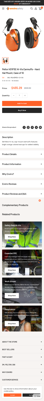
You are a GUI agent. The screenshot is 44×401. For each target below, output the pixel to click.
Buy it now (22, 110)
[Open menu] (3, 8)
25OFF (16, 4)
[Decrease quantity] (13, 95)
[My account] (36, 8)
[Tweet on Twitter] (36, 127)
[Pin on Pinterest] (32, 127)
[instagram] (28, 127)
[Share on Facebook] (24, 127)
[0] (40, 8)
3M (3, 78)
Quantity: (6, 95)
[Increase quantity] (25, 95)
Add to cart (22, 103)
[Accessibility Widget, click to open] (40, 200)
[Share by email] (40, 127)
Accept (12, 395)
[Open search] (31, 8)
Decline (31, 395)
